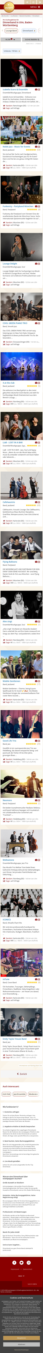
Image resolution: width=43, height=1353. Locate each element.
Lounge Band (11, 30)
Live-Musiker (14, 16)
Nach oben (32, 1284)
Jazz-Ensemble (19, 1094)
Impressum (15, 1269)
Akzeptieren (21, 1338)
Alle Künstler (5, 16)
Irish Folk (6, 1094)
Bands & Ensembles (25, 16)
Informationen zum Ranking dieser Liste (30, 1065)
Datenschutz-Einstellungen (21, 1350)
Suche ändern (31, 39)
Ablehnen (21, 1344)
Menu (33, 6)
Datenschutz (27, 1269)
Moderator (33, 1094)
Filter (9, 39)
